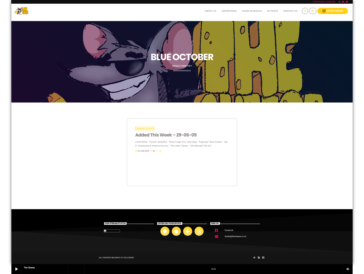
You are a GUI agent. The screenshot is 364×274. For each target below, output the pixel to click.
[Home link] (22, 11)
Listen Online (332, 11)
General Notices (145, 128)
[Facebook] (347, 2)
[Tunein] (339, 2)
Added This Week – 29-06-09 (166, 135)
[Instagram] (343, 2)
